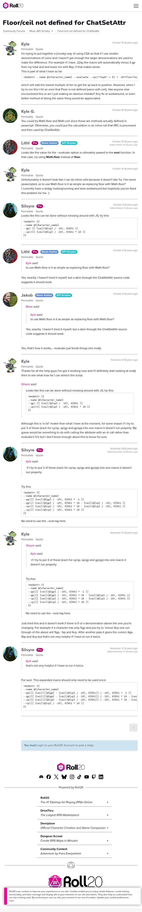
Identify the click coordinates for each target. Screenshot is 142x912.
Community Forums (14, 31)
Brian (29, 306)
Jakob (27, 295)
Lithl (26, 143)
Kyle (25, 44)
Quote (39, 49)
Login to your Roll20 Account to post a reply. (65, 745)
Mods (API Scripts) (39, 31)
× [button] (138, 892)
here (11, 900)
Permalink (27, 49)
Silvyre (28, 206)
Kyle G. (28, 111)
